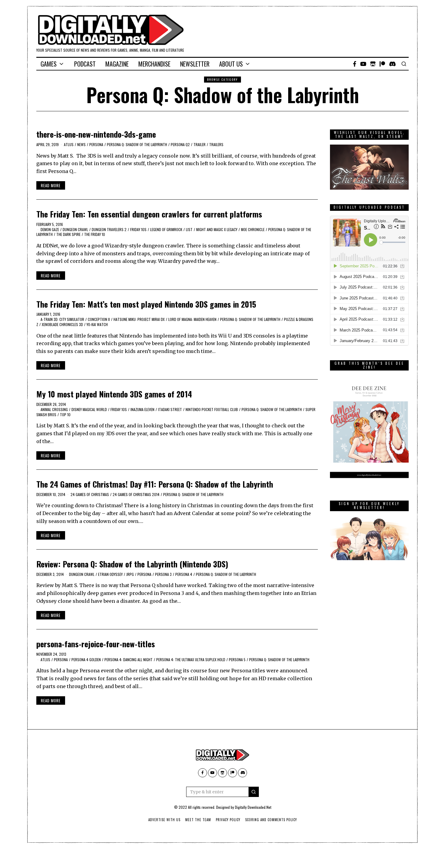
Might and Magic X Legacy (216, 229)
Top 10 (65, 414)
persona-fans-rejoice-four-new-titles (95, 644)
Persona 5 (237, 659)
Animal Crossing (54, 409)
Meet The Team (198, 819)
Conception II (99, 319)
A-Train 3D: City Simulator (62, 319)
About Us (231, 63)
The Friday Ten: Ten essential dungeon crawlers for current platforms (149, 214)
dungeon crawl (75, 229)
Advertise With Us (164, 819)
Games (49, 63)
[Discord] (392, 63)
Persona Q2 (180, 144)
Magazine (117, 63)
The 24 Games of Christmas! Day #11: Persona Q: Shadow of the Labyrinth (154, 484)
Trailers (216, 144)
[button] (254, 792)
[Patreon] (382, 63)
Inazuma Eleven (142, 409)
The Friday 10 (94, 234)
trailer (199, 144)
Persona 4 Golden (86, 659)
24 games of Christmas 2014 (136, 494)
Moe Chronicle (253, 229)
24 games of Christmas (90, 494)
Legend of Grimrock (166, 229)
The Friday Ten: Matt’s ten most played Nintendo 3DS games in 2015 (146, 304)
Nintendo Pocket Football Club (212, 409)
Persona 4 (183, 574)
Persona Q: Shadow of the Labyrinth (137, 144)
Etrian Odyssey (110, 574)
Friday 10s (138, 229)
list (189, 229)
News (81, 144)
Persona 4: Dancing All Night (128, 659)
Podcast (85, 63)
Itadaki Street (170, 409)
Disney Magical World (89, 409)
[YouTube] (363, 63)
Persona (96, 144)
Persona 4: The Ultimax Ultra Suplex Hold (190, 659)
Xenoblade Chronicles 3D (62, 324)
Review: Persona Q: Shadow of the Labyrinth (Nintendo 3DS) (132, 564)
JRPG (130, 574)
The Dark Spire (68, 234)
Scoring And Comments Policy (271, 819)
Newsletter (194, 63)
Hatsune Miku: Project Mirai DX (139, 319)
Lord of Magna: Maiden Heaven (192, 319)
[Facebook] (354, 63)
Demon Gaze (50, 229)
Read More (51, 185)
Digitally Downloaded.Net (253, 807)
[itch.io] (373, 63)
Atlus (69, 144)
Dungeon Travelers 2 (109, 229)
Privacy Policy (228, 819)
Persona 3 (163, 574)
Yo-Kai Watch (97, 324)
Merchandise (154, 63)
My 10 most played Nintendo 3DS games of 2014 (114, 394)
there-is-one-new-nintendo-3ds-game (96, 134)
